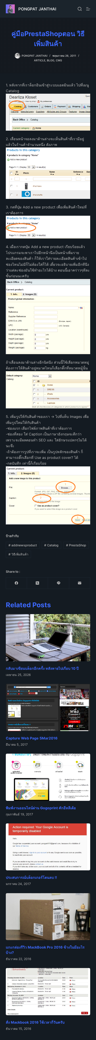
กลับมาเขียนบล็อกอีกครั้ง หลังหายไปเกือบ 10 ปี (42, 668)
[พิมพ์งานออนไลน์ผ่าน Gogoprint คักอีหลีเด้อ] (48, 777)
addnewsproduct (22, 545)
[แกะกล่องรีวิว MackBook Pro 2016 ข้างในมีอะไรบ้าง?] (48, 916)
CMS (59, 60)
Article (39, 60)
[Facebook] (16, 583)
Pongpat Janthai (37, 9)
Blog (50, 60)
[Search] (80, 9)
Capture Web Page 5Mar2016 (32, 738)
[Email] (79, 583)
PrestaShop (76, 545)
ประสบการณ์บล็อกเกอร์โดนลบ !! (31, 877)
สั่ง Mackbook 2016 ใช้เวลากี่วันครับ (35, 1022)
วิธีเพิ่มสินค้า (18, 554)
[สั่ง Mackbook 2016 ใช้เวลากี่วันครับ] (48, 991)
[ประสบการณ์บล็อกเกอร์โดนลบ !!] (48, 847)
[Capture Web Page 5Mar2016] (48, 707)
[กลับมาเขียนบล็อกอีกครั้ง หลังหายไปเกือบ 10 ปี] (48, 637)
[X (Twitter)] (37, 583)
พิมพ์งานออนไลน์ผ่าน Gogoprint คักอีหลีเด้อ (41, 808)
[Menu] (88, 9)
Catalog (51, 545)
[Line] (58, 583)
